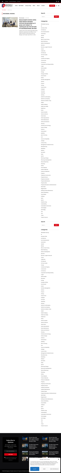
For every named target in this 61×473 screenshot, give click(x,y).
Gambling (43, 93)
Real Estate (43, 186)
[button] (58, 459)
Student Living (44, 202)
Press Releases (44, 167)
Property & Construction (46, 175)
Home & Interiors (44, 114)
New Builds (21, 5)
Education (43, 70)
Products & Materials (45, 171)
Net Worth (43, 152)
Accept (34, 469)
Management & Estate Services (47, 144)
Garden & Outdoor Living (46, 100)
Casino (42, 49)
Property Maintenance (45, 181)
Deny (44, 469)
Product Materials (44, 169)
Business (43, 45)
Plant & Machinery (44, 161)
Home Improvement (45, 117)
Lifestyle (42, 140)
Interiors (42, 129)
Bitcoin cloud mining (45, 39)
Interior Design (44, 127)
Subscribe (52, 5)
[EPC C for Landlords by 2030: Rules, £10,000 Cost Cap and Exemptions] (25, 459)
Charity (42, 56)
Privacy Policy (14, 458)
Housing (42, 123)
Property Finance (44, 177)
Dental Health (44, 68)
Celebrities (43, 50)
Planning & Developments (46, 159)
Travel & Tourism (44, 217)
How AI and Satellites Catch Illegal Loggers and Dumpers (34, 453)
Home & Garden (44, 112)
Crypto (42, 66)
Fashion (42, 81)
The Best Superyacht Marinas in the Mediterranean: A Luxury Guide (33, 446)
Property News (44, 182)
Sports (42, 200)
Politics (42, 165)
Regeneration (43, 188)
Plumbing (43, 163)
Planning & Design (44, 158)
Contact (43, 5)
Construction (43, 60)
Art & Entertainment (45, 31)
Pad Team (18, 1)
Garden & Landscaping (45, 96)
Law (42, 137)
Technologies (43, 207)
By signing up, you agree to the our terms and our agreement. (11, 459)
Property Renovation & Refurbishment (48, 184)
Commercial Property (45, 58)
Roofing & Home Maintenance (47, 190)
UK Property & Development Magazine (24, 471)
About (38, 5)
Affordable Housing (45, 24)
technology (43, 209)
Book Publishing (44, 41)
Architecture (43, 29)
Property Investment (45, 179)
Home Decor (43, 115)
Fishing (42, 85)
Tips (42, 211)
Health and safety (44, 106)
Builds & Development (45, 43)
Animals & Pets (44, 27)
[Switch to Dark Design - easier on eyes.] (56, 5)
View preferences (54, 469)
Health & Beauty (44, 104)
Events (42, 77)
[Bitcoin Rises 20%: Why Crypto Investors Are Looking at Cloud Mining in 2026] (25, 439)
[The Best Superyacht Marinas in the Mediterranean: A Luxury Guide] (25, 446)
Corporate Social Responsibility (47, 64)
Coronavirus (43, 62)
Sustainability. (44, 203)
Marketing (43, 148)
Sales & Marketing (44, 192)
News (34, 5)
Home (16, 5)
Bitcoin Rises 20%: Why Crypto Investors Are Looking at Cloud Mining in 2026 (34, 439)
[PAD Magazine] (7, 5)
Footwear (43, 89)
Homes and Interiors (45, 121)
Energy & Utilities (44, 73)
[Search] (58, 5)
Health (42, 102)
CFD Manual (43, 52)
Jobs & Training (44, 135)
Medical (42, 150)
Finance (42, 83)
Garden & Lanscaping (45, 98)
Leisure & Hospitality (45, 138)
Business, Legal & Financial (46, 47)
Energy (42, 71)
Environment (43, 75)
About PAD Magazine (12, 1)
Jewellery (43, 133)
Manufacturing (44, 146)
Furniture (43, 91)
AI (41, 26)
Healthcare (43, 108)
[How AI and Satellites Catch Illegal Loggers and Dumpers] (25, 453)
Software (43, 196)
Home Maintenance (45, 119)
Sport (42, 198)
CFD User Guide (44, 54)
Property (42, 173)
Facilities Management (45, 79)
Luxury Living (28, 5)
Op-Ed (42, 156)
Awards (42, 35)
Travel (42, 215)
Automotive (43, 33)
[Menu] (2, 1)
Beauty (42, 37)
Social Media (43, 194)
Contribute (6, 1)
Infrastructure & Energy (46, 125)
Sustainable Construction (46, 205)
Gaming (42, 94)
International (43, 131)
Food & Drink (43, 87)
